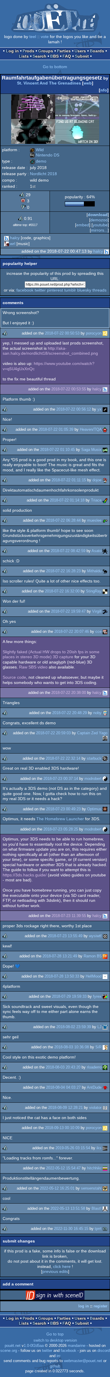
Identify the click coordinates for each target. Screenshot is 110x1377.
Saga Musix (91, 449)
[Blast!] (105, 1208)
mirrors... (99, 230)
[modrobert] (105, 778)
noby (97, 713)
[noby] (105, 713)
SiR (98, 1047)
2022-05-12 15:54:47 (63, 1168)
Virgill (96, 611)
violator (95, 1107)
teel (32, 36)
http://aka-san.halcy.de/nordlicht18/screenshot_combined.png (50, 351)
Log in (12, 51)
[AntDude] (105, 1087)
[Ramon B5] (105, 956)
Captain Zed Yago (92, 733)
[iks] (105, 1148)
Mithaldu (94, 571)
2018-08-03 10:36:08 (71, 1047)
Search (39, 56)
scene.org (8, 1351)
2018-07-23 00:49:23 (63, 809)
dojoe (96, 480)
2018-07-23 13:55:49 (65, 936)
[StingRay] (105, 591)
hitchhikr (94, 1168)
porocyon (93, 333)
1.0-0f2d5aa (34, 1346)
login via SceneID (64, 1296)
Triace (96, 500)
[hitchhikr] (105, 1168)
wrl (12, 243)
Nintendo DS (44, 155)
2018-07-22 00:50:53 (62, 333)
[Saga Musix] (105, 449)
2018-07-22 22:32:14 (63, 758)
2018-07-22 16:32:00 (62, 591)
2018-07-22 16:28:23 (63, 571)
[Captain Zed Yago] (105, 738)
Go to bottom (55, 66)
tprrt (98, 1228)
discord (103, 1351)
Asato (96, 551)
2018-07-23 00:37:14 (60, 778)
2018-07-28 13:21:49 (60, 956)
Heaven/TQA (90, 429)
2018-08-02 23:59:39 (73, 1027)
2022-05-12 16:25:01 (57, 1188)
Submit (82, 56)
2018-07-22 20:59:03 (53, 733)
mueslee (94, 520)
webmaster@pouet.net (83, 1361)
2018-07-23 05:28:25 (60, 829)
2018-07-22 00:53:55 (68, 389)
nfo (103, 90)
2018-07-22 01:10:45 (57, 449)
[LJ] (105, 1027)
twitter (40, 290)
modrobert (92, 778)
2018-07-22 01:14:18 (67, 500)
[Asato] (105, 551)
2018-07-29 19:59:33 (69, 996)
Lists (24, 56)
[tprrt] (105, 1228)
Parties (64, 51)
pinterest (55, 290)
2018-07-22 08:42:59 (68, 551)
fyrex (97, 996)
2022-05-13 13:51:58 (67, 1208)
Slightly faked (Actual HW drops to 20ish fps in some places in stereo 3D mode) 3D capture (51, 654)
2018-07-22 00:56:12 (73, 409)
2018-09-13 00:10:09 (62, 1128)
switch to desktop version (55, 1340)
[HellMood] (105, 976)
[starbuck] (105, 758)
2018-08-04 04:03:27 (63, 1087)
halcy (15, 237)
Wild (37, 149)
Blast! (96, 1208)
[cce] (105, 631)
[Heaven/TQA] (105, 429)
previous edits (55, 1271)
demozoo (99, 220)
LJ (99, 1027)
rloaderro (94, 1067)
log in (83, 1306)
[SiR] (105, 1047)
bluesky (84, 290)
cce (98, 631)
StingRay (93, 591)
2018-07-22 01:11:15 (69, 480)
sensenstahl (91, 1188)
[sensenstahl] (105, 1188)
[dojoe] (105, 480)
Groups (45, 51)
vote (45, 36)
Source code (14, 677)
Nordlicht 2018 (43, 173)
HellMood (93, 976)
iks (99, 1148)
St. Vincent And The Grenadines (49, 83)
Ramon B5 (92, 956)
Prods (28, 51)
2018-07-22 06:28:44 (63, 520)
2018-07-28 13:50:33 (62, 976)
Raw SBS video (33, 667)
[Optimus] (105, 809)
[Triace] (105, 500)
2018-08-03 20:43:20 (63, 1067)
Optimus (94, 809)
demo (38, 161)
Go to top (55, 1334)
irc (59, 1356)
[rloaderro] (105, 1067)
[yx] (105, 409)
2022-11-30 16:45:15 (71, 1228)
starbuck (94, 758)
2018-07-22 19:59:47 (68, 611)
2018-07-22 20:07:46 (71, 631)
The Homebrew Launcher (60, 818)
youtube (100, 225)
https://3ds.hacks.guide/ (25, 875)
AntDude (94, 1087)
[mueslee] (105, 520)
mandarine (76, 1346)
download (98, 214)
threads (99, 290)
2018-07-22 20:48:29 (69, 713)
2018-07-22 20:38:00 (68, 692)
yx (99, 409)
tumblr (70, 290)
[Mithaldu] (105, 571)
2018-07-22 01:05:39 (56, 429)
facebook (24, 290)
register (100, 1306)
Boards (97, 51)
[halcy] (6, 237)
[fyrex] (105, 996)
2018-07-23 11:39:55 (69, 916)
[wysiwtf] (105, 936)
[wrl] (6, 243)
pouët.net (13, 1346)
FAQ (66, 56)
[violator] (105, 1107)
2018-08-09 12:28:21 (65, 1107)
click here (62, 1266)
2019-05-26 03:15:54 (72, 1148)
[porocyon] (105, 333)
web (88, 83)
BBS (54, 56)
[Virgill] (105, 611)
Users (80, 51)
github (55, 1366)
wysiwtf (95, 936)
